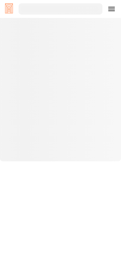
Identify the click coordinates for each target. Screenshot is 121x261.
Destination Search (60, 146)
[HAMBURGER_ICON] (111, 8)
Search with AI (60, 164)
